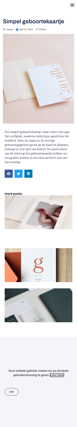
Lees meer (57, 375)
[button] (72, 5)
